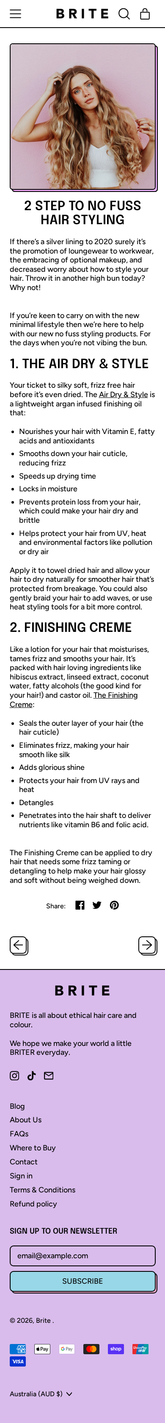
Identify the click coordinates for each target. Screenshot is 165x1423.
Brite (44, 1320)
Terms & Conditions (42, 1190)
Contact (24, 1162)
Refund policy (33, 1204)
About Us (25, 1119)
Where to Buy (33, 1147)
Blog (17, 1106)
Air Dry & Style (123, 394)
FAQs (19, 1133)
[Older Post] (18, 945)
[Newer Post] (147, 945)
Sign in (21, 1176)
